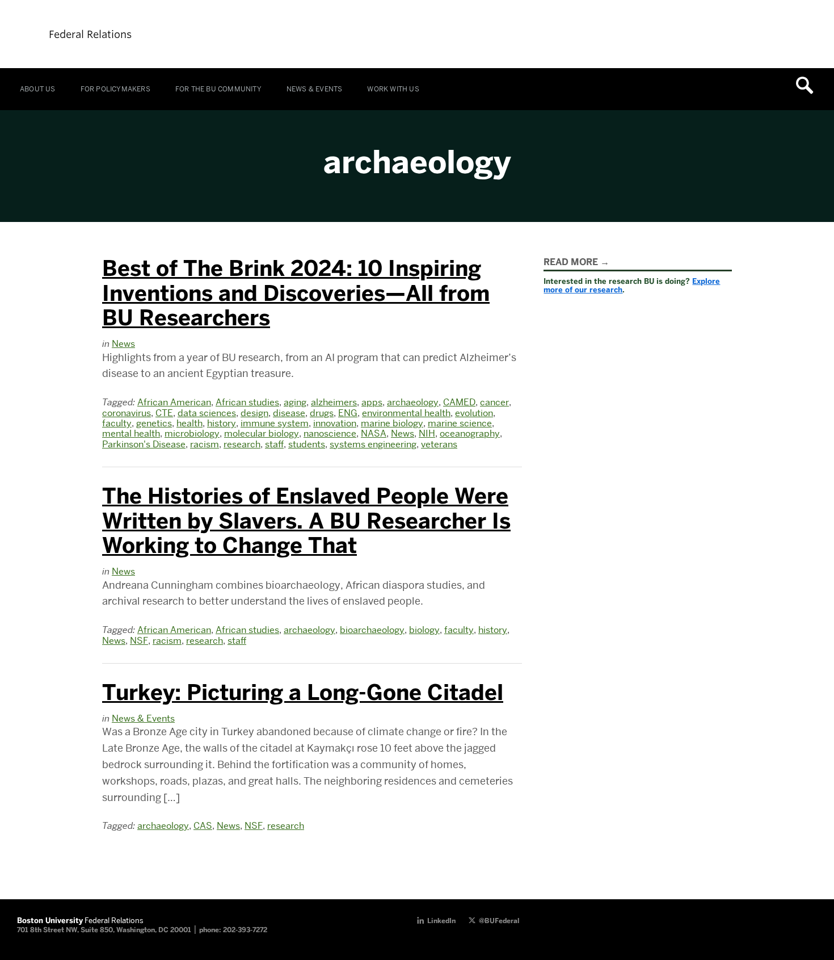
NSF (139, 641)
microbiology (192, 433)
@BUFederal (499, 920)
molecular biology (261, 433)
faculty (117, 423)
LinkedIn (441, 920)
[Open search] (808, 85)
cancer (494, 402)
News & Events (315, 89)
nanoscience (330, 433)
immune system (275, 423)
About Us (38, 89)
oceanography (470, 433)
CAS (202, 826)
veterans (439, 444)
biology (424, 630)
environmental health (406, 413)
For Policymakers (115, 89)
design (254, 413)
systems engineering (373, 444)
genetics (154, 423)
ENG (347, 413)
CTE (164, 413)
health (189, 423)
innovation (334, 423)
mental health (131, 433)
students (306, 444)
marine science (460, 423)
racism (204, 444)
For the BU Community (218, 89)
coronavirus (126, 413)
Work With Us (393, 89)
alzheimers (334, 402)
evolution (474, 413)
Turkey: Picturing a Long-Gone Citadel (302, 692)
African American (174, 402)
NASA (373, 433)
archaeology (413, 402)
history (221, 423)
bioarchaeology (372, 630)
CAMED (459, 402)
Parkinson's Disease (144, 444)
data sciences (207, 413)
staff (274, 444)
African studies (247, 402)
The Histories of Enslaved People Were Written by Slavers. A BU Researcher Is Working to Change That (306, 521)
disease (289, 413)
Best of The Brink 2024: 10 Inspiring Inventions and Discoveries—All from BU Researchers (296, 293)
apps (371, 402)
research (242, 444)
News (123, 344)
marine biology (392, 423)
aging (295, 402)
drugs (322, 413)
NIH (427, 433)
